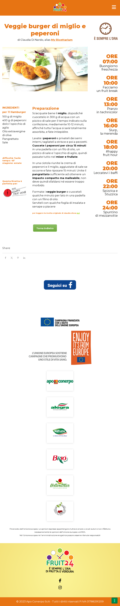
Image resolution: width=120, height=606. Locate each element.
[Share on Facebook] (5, 258)
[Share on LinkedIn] (24, 258)
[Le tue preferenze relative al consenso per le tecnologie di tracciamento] (115, 601)
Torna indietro (45, 228)
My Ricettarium (61, 39)
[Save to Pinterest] (18, 258)
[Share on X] (12, 258)
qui (78, 213)
